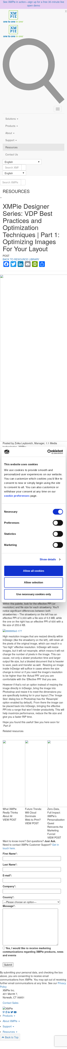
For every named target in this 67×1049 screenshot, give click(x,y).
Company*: (9, 886)
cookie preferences (16, 495)
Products (10, 126)
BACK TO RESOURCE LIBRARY (21, 259)
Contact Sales (10, 1003)
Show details (48, 559)
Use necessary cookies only (33, 594)
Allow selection (33, 582)
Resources (11, 147)
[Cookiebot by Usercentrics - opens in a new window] (48, 452)
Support (10, 140)
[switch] (58, 523)
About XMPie (10, 1021)
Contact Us (11, 154)
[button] (22, 161)
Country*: (8, 897)
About (9, 133)
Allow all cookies (33, 570)
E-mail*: (7, 875)
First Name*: (10, 853)
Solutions (10, 118)
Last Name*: (10, 864)
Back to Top (11, 1037)
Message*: (9, 906)
